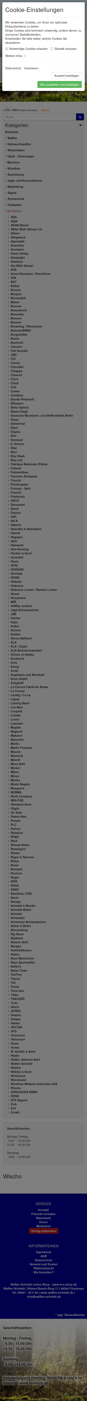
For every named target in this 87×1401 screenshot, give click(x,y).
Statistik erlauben (66, 49)
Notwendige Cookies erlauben (28, 49)
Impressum (31, 68)
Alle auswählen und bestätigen (59, 84)
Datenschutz (13, 68)
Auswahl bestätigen (66, 76)
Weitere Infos (14, 56)
